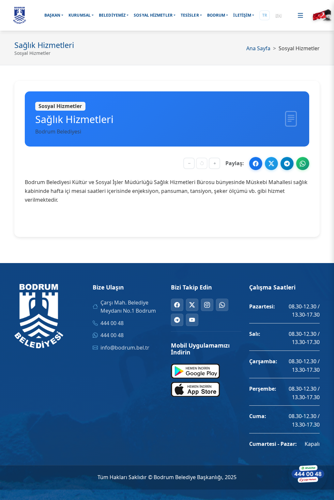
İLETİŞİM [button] (242, 15)
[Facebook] (177, 305)
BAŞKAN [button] (52, 15)
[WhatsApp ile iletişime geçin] (307, 473)
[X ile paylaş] (271, 163)
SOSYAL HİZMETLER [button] (153, 15)
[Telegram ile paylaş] (287, 163)
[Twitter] (192, 305)
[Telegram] (177, 320)
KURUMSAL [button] (79, 15)
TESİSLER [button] (190, 15)
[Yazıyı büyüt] (214, 163)
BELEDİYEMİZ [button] (112, 15)
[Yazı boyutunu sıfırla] (201, 163)
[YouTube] (192, 320)
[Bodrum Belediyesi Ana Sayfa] (19, 15)
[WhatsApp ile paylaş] (302, 163)
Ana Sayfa (258, 48)
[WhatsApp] (222, 305)
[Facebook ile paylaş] (255, 163)
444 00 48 (112, 323)
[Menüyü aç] (300, 15)
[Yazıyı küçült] (189, 163)
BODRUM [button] (216, 15)
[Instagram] (207, 305)
